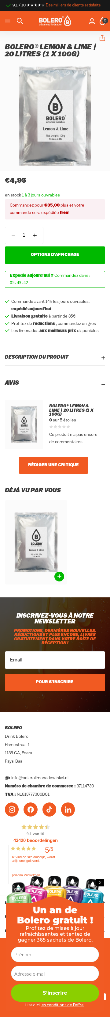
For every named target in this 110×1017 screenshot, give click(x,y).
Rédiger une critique (53, 465)
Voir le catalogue (8, 21)
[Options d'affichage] (59, 576)
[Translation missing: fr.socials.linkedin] (68, 809)
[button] (100, 38)
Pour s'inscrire (55, 682)
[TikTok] (49, 809)
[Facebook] (30, 809)
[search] (20, 21)
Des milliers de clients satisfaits (73, 5)
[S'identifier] (92, 21)
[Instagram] (12, 809)
